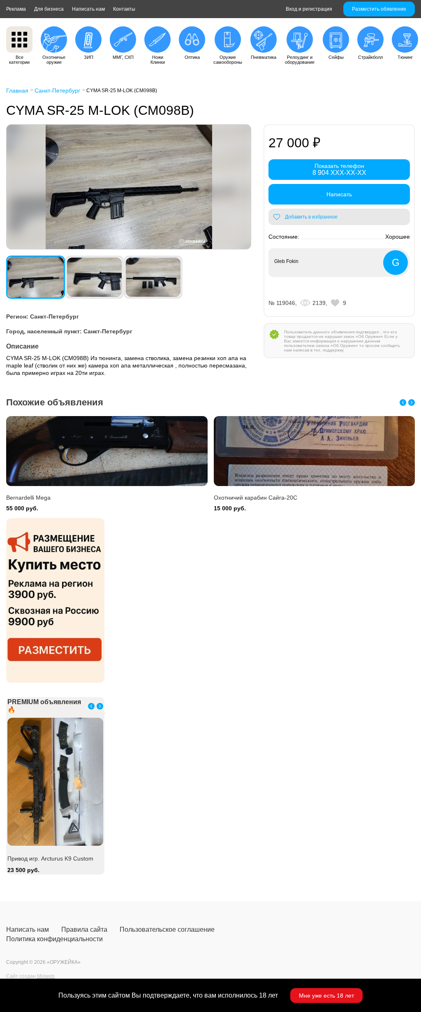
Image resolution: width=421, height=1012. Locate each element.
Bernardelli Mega (28, 497)
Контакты (124, 9)
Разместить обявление (379, 9)
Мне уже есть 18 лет (326, 995)
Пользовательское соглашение (167, 929)
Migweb (46, 976)
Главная (17, 90)
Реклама (16, 9)
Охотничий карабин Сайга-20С (255, 497)
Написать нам (88, 9)
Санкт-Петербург (57, 90)
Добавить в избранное (311, 217)
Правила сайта (84, 929)
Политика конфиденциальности (54, 938)
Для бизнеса (49, 9)
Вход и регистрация (309, 9)
